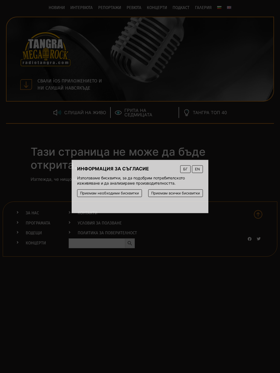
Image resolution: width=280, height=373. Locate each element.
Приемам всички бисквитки (175, 193)
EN (197, 169)
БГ (185, 169)
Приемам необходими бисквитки (109, 193)
